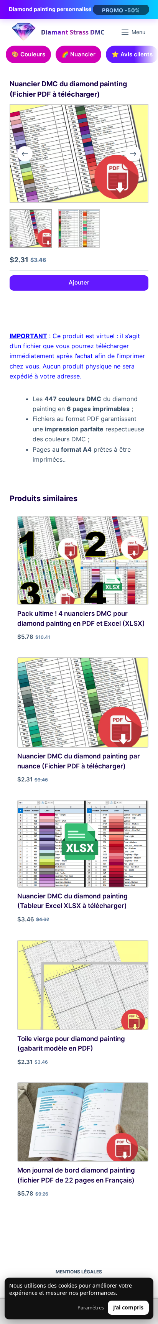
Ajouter (79, 282)
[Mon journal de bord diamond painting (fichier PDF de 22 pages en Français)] (83, 1122)
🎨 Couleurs (28, 54)
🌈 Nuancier (78, 54)
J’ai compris (128, 1307)
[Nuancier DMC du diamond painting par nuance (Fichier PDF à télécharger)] (83, 702)
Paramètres (90, 1307)
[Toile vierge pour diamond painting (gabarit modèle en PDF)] (83, 985)
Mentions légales (79, 1272)
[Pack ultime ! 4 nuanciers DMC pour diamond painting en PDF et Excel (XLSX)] (83, 560)
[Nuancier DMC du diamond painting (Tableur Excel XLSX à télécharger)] (83, 844)
